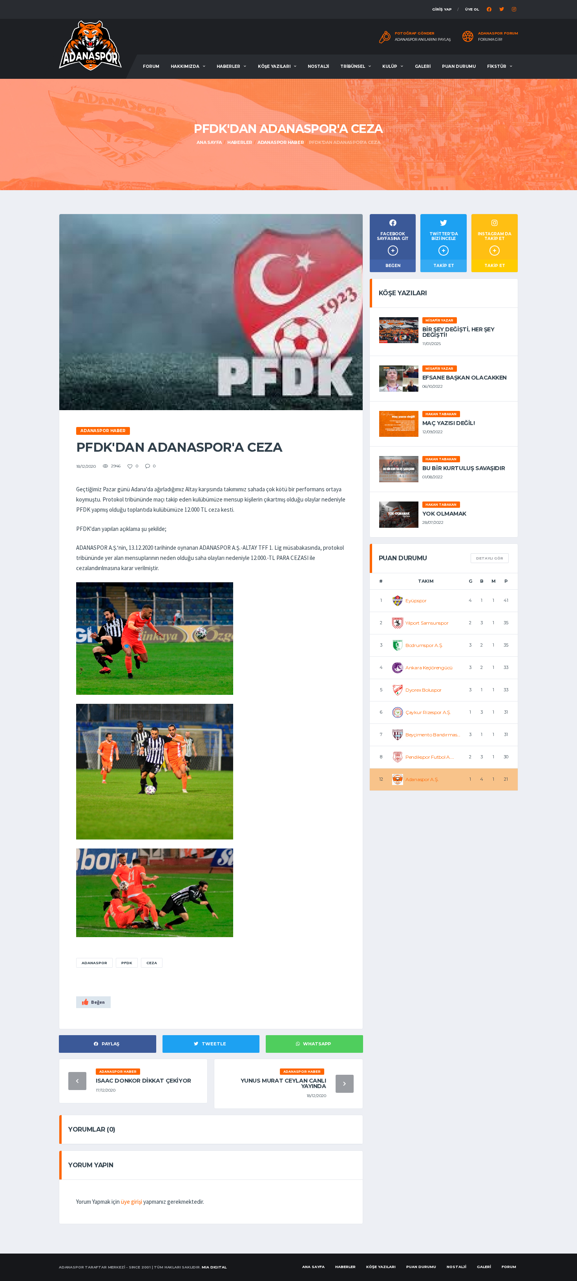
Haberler (239, 142)
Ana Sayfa (209, 142)
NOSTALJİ (318, 66)
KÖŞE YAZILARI (274, 66)
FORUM (151, 66)
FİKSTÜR (496, 66)
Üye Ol (472, 9)
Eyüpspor (416, 600)
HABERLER (228, 66)
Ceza (151, 963)
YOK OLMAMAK (444, 513)
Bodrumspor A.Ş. (424, 645)
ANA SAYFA (313, 1267)
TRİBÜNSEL (352, 66)
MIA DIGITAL (214, 1267)
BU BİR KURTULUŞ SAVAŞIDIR (463, 468)
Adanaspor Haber (280, 142)
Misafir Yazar (439, 320)
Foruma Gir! (490, 40)
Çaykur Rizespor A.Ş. (428, 712)
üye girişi (131, 1201)
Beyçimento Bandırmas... (432, 735)
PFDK (126, 963)
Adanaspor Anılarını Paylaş (423, 40)
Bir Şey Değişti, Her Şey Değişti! (458, 332)
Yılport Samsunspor (427, 623)
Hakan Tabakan (440, 414)
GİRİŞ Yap (442, 9)
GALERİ (423, 66)
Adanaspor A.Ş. (422, 779)
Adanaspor (94, 963)
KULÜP (389, 66)
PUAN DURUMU (459, 66)
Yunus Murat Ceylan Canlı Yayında (283, 1083)
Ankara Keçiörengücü (429, 667)
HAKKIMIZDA (185, 66)
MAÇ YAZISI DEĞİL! (448, 423)
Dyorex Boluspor (423, 690)
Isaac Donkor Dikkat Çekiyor (143, 1080)
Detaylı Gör (489, 558)
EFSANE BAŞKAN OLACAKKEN (464, 377)
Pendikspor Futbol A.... (429, 757)
